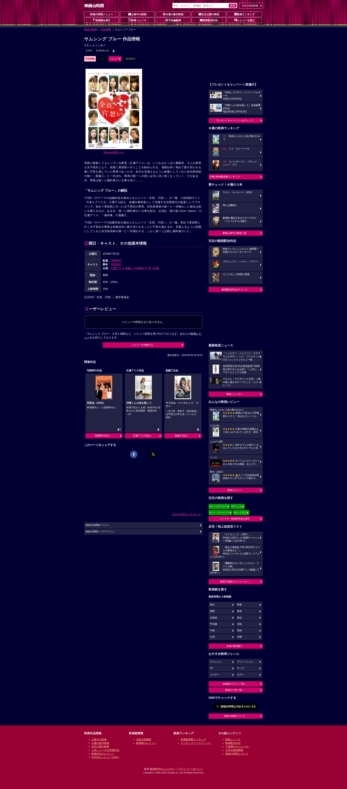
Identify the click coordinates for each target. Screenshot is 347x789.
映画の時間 (90, 29)
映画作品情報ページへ (97, 525)
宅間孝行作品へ (103, 435)
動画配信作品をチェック (235, 289)
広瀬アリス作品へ (142, 435)
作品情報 (106, 29)
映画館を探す (103, 20)
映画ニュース (138, 20)
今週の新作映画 (174, 14)
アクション (216, 662)
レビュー (114, 58)
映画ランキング (246, 14)
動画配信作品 (210, 20)
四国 (239, 630)
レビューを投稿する (142, 344)
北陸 (239, 624)
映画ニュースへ (234, 394)
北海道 (213, 617)
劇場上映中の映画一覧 (234, 233)
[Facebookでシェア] (133, 454)
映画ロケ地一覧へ (234, 690)
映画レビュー (235, 490)
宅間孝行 (116, 260)
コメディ (214, 674)
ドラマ (89, 50)
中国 (212, 630)
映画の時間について (234, 716)
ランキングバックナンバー (196, 743)
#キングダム (240, 512)
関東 (239, 604)
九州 (212, 637)
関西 (212, 611)
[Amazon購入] (114, 152)
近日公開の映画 (210, 14)
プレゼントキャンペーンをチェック (234, 120)
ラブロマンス (102, 50)
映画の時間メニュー (101, 14)
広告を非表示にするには (186, 514)
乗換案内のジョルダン (162, 768)
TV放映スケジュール (237, 746)
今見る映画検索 (250, 5)
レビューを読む (246, 20)
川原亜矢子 (140, 268)
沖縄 (239, 637)
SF (211, 668)
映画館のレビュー (146, 743)
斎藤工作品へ (182, 435)
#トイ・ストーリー (219, 512)
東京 (212, 604)
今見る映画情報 (234, 750)
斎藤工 (129, 268)
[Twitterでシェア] (153, 454)
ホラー (240, 674)
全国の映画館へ (234, 646)
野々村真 (153, 268)
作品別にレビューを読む (105, 757)
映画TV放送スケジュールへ (234, 581)
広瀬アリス (117, 268)
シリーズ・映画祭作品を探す (234, 518)
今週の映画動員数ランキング (224, 176)
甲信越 (213, 624)
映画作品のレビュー (102, 753)
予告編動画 (174, 20)
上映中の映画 (138, 14)
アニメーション (245, 662)
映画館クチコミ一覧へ (234, 683)
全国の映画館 (143, 739)
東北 (239, 617)
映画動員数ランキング (193, 739)
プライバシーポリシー (190, 768)
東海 (239, 611)
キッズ (240, 668)
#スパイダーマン (218, 506)
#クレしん (236, 506)
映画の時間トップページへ (100, 531)
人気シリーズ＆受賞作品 (105, 750)
